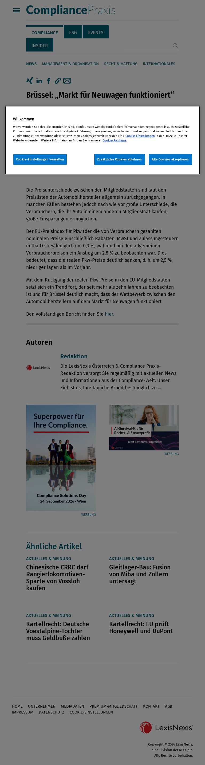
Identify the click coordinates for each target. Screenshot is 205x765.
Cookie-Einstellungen (140, 135)
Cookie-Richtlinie (114, 140)
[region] (102, 140)
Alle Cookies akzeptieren (170, 159)
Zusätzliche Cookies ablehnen (119, 159)
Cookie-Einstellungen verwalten (40, 159)
